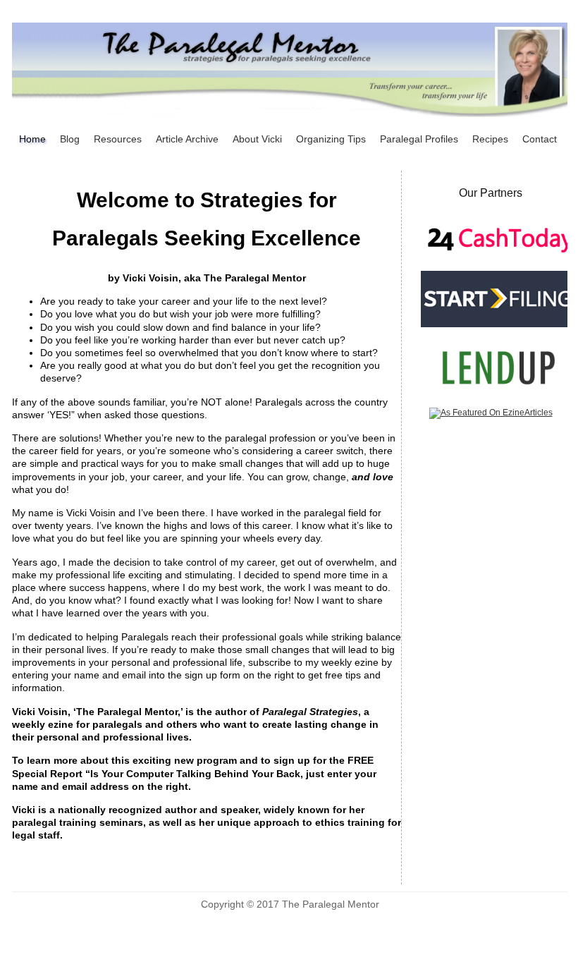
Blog (70, 139)
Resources (118, 139)
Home (32, 139)
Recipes (490, 139)
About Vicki (257, 139)
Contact (539, 139)
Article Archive (187, 139)
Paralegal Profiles (419, 139)
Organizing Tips (331, 139)
